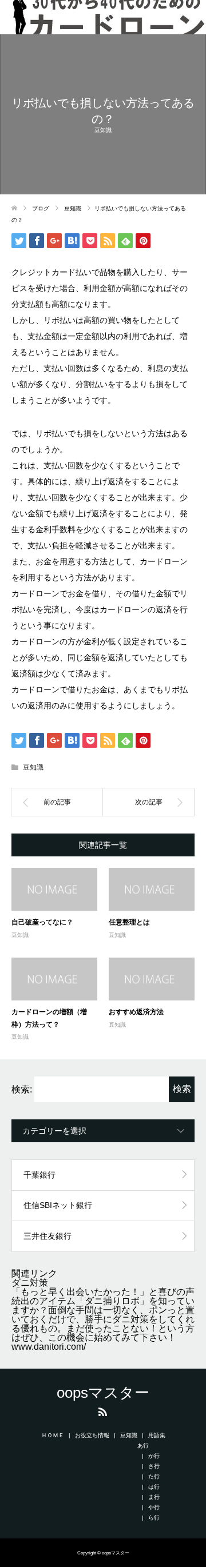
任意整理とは (129, 922)
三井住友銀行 (47, 1236)
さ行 (154, 1466)
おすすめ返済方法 (136, 1011)
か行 (154, 1456)
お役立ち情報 (92, 1435)
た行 (154, 1476)
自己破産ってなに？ (42, 922)
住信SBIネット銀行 (57, 1205)
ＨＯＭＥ (52, 1435)
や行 (154, 1507)
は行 (154, 1487)
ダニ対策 (29, 1282)
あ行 (143, 1445)
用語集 (156, 1435)
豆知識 (103, 130)
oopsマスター (103, 1392)
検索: (21, 1089)
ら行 (154, 1517)
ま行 (154, 1497)
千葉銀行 (39, 1174)
